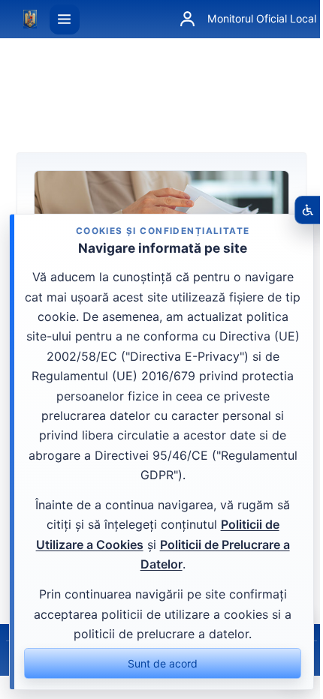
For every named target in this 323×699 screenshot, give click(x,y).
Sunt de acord (163, 663)
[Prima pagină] (30, 19)
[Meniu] (65, 19)
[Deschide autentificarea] (187, 19)
